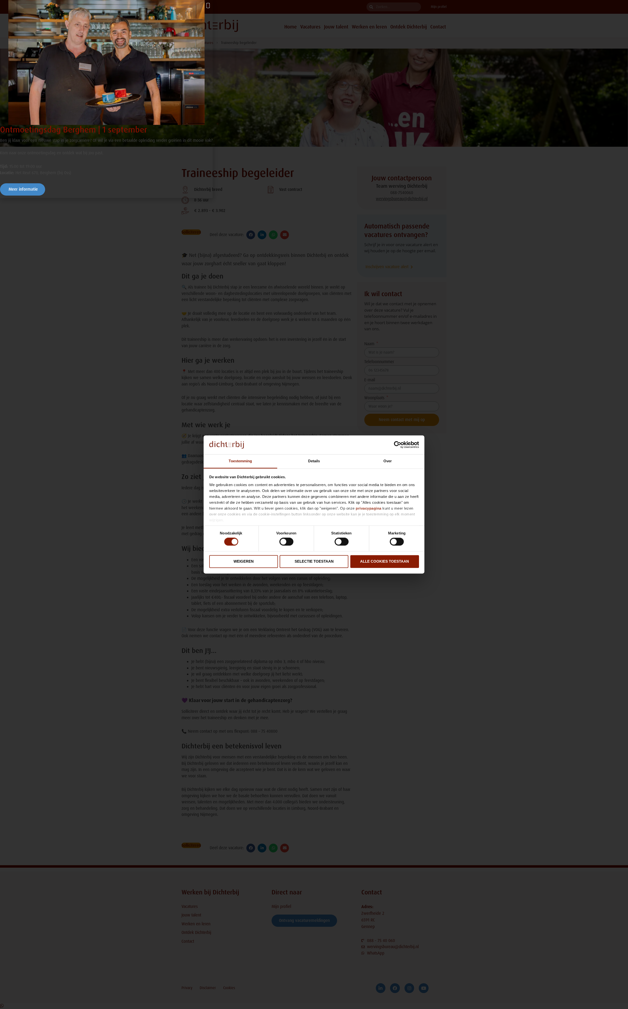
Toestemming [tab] (240, 461)
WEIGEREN (244, 561)
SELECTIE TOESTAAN (314, 561)
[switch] (286, 542)
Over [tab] (387, 461)
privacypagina (368, 508)
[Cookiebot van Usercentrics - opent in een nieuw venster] (397, 445)
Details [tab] (314, 461)
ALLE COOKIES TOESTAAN (384, 561)
